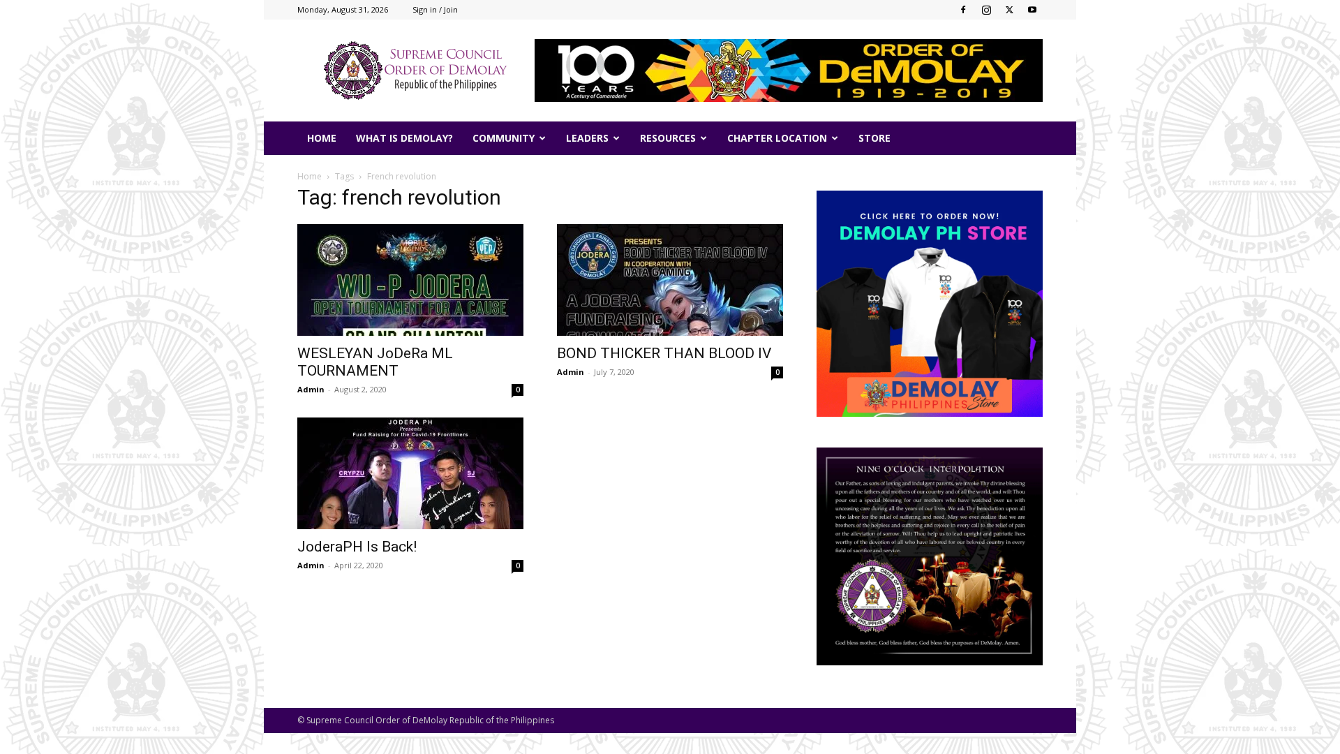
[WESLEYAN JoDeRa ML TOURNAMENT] (410, 280)
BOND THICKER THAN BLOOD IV (664, 353)
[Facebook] (963, 10)
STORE (874, 138)
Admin (311, 389)
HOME (321, 138)
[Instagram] (986, 10)
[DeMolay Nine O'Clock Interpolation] (930, 556)
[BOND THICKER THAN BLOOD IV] (670, 280)
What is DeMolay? (404, 138)
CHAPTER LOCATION (777, 138)
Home (309, 176)
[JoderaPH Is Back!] (410, 473)
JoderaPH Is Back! (357, 546)
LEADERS (587, 138)
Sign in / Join (435, 9)
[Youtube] (1032, 10)
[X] (1009, 10)
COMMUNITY (503, 138)
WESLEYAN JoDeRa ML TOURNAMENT (375, 362)
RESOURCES (668, 138)
